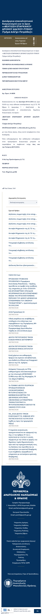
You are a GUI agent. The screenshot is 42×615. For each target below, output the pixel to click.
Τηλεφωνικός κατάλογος (21, 544)
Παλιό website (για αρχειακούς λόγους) (21, 541)
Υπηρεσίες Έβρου (21, 533)
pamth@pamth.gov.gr (23, 515)
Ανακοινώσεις (21, 546)
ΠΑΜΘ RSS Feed (14, 275)
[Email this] (34, 38)
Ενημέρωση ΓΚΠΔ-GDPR (21, 563)
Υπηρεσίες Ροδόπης (21, 531)
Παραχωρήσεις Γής (21, 555)
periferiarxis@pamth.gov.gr (23, 508)
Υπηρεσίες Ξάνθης (21, 528)
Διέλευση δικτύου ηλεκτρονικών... (22, 265)
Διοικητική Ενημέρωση (21, 549)
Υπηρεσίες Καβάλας (21, 525)
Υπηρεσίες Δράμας (21, 522)
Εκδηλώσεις (21, 552)
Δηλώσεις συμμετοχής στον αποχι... (23, 214)
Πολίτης (21, 557)
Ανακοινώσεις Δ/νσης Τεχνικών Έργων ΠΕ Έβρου (21, 40)
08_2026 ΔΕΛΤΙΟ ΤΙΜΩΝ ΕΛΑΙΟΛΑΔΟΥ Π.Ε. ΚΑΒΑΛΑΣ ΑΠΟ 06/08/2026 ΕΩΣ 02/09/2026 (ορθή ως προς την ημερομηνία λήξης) (21, 419)
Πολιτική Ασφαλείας (15, 574)
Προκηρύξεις (21, 560)
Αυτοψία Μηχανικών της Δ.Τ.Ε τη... (22, 229)
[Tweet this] (34, 41)
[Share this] (34, 40)
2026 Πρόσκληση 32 (17, 312)
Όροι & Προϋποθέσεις (30, 574)
